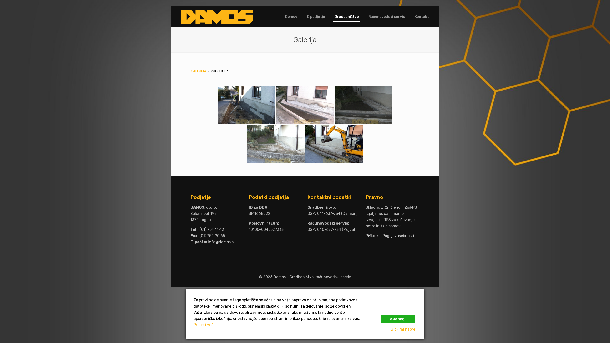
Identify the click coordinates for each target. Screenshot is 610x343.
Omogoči (397, 319)
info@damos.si (221, 242)
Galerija (198, 71)
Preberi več (203, 325)
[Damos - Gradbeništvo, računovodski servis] (217, 16)
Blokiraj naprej (404, 329)
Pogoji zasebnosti (398, 235)
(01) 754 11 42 (212, 229)
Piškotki (373, 235)
